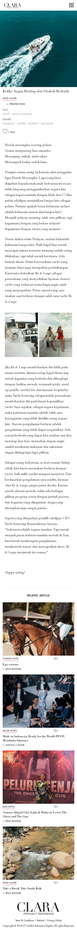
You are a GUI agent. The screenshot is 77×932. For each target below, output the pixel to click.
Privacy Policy (54, 920)
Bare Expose (9, 807)
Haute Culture (10, 98)
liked (11, 132)
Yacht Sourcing (22, 114)
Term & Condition (24, 920)
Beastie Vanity (10, 731)
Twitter (21, 123)
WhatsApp (47, 123)
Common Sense (10, 658)
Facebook (9, 123)
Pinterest (33, 123)
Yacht (6, 114)
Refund (40, 920)
